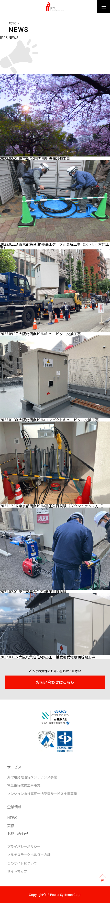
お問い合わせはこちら (55, 682)
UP (102, 880)
